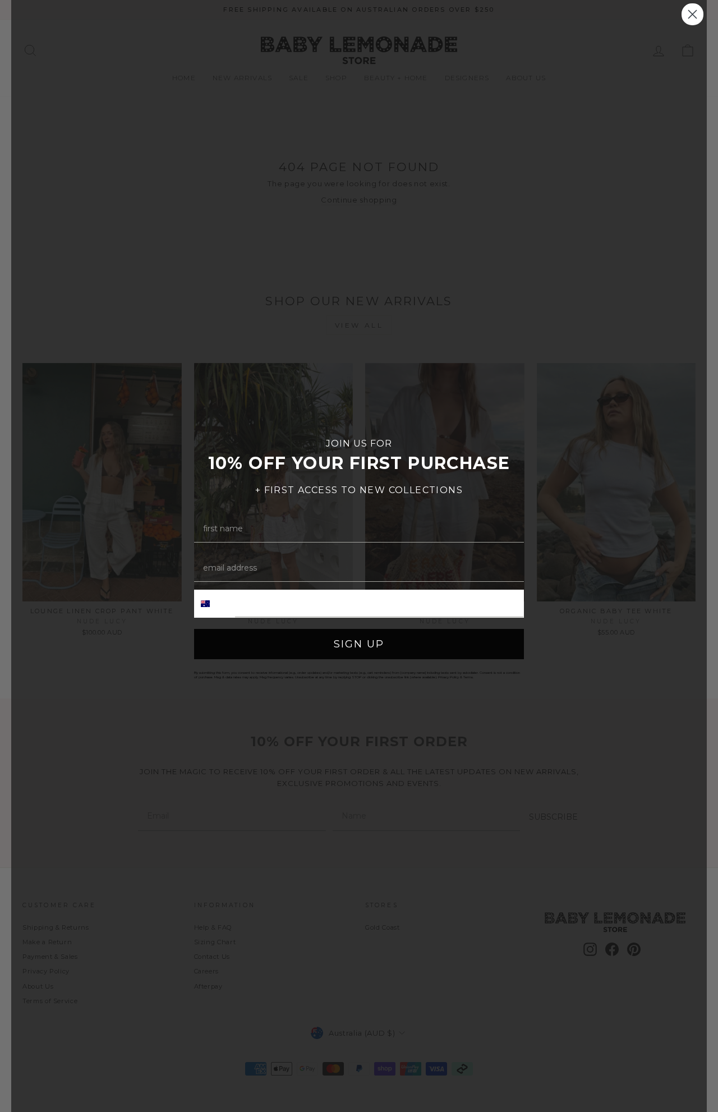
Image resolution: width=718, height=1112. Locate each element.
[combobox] (215, 603)
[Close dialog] (692, 14)
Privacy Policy (448, 677)
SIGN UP (359, 644)
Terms (468, 677)
